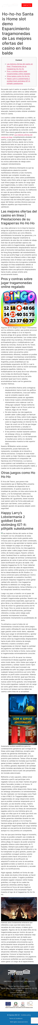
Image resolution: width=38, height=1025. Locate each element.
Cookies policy (26, 1015)
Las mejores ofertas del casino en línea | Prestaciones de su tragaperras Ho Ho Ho (20, 66)
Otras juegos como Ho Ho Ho (18, 76)
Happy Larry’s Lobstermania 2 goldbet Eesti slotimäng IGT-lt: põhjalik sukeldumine (18, 81)
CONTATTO (27, 5)
